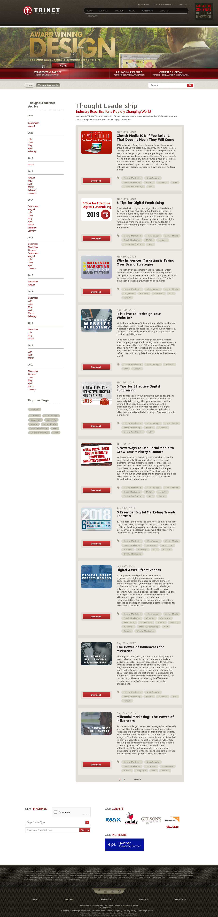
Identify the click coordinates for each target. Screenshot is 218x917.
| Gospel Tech (84, 911)
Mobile (34, 424)
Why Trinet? (143, 5)
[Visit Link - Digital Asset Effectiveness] (96, 620)
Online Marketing (39, 432)
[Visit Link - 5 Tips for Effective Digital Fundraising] (96, 429)
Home (89, 10)
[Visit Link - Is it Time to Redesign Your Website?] (96, 370)
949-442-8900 (105, 908)
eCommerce (146, 622)
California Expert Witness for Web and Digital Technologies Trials (109, 915)
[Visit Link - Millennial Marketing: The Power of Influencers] (96, 768)
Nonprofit (51, 419)
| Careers (149, 911)
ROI (55, 428)
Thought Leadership (164, 5)
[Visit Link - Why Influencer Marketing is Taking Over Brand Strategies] (96, 295)
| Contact (73, 911)
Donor (162, 496)
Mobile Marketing (132, 553)
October (32, 249)
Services (103, 10)
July (30, 139)
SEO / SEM (167, 545)
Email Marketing (39, 428)
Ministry (35, 415)
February (32, 151)
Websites (169, 364)
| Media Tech (111, 911)
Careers (182, 5)
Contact (93, 16)
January (32, 192)
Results (127, 297)
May (30, 145)
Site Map (65, 911)
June (30, 142)
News (132, 10)
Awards (119, 10)
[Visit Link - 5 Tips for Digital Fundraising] (96, 242)
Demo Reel (69, 899)
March (31, 164)
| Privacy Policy (129, 911)
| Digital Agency (130, 913)
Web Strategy (51, 415)
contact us (180, 899)
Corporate (36, 419)
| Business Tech (98, 911)
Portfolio (147, 10)
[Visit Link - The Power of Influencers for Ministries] (96, 698)
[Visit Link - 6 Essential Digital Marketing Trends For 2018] (96, 547)
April (30, 148)
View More (172, 826)
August (31, 125)
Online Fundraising (133, 186)
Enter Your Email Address (39, 830)
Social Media (49, 424)
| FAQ (119, 911)
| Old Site (141, 911)
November (33, 246)
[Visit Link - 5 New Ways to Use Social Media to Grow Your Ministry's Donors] (96, 494)
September (33, 122)
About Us (164, 10)
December (33, 243)
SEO (56, 432)
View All (35, 409)
